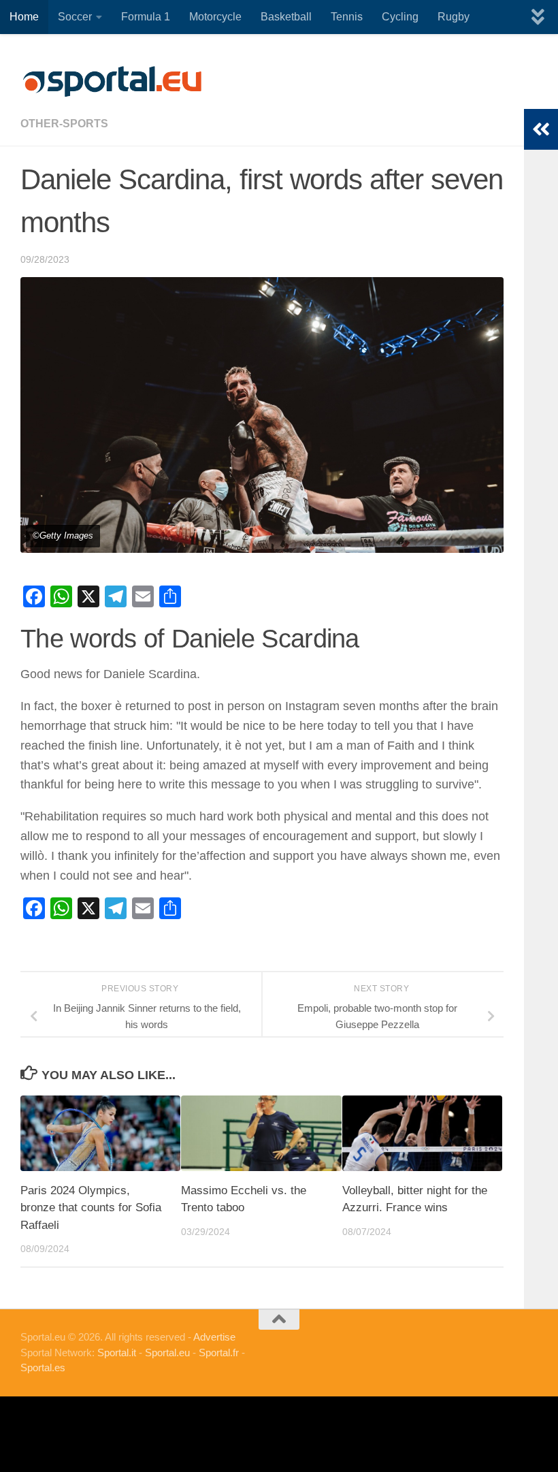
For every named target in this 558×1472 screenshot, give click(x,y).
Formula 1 (145, 16)
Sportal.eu (167, 1352)
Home (24, 16)
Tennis (347, 16)
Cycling (400, 16)
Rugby (454, 16)
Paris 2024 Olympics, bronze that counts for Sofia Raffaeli (90, 1208)
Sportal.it (116, 1352)
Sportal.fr (219, 1352)
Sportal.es (42, 1367)
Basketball (286, 16)
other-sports (64, 123)
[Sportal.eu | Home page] (112, 81)
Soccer (75, 16)
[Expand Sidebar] (541, 129)
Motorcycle (215, 16)
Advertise (214, 1337)
